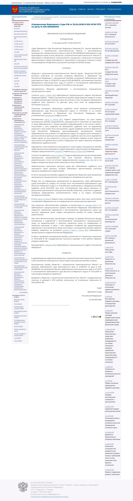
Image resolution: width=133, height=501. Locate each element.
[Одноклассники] (98, 316)
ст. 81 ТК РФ (108, 296)
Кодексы (82, 9)
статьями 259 (83, 160)
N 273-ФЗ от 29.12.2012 (111, 48)
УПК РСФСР (18, 341)
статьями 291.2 (91, 205)
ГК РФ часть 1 (18, 41)
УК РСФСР (17, 338)
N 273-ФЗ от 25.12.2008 (112, 90)
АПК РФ (16, 28)
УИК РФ (16, 81)
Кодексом (45, 105)
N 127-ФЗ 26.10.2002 (111, 186)
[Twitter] (96, 316)
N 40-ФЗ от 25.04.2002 (112, 41)
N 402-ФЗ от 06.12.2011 (111, 126)
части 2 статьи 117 (58, 155)
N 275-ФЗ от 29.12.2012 (111, 67)
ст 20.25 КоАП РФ (110, 282)
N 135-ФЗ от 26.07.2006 (112, 135)
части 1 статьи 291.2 (48, 95)
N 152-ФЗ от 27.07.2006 (111, 198)
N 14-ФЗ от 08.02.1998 (111, 158)
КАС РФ (16, 63)
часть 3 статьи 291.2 (79, 151)
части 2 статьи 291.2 (54, 119)
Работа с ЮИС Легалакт (53, 3)
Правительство (114, 9)
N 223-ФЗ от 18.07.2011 (111, 165)
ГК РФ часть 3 (18, 46)
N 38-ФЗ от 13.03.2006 (111, 102)
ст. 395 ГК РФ (109, 268)
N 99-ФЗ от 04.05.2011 (111, 144)
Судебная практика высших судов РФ (46, 17)
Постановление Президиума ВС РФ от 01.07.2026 (20, 205)
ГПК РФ (16, 52)
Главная (72, 9)
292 (95, 160)
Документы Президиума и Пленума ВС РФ (19, 120)
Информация (16, 3)
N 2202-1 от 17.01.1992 (111, 179)
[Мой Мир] (100, 316)
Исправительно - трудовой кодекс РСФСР (19, 321)
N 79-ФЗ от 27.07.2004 (111, 55)
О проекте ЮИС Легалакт (33, 3)
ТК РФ (16, 78)
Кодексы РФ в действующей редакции (18, 24)
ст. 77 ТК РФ (108, 381)
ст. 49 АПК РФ (109, 444)
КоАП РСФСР (18, 326)
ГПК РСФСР (18, 304)
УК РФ (16, 83)
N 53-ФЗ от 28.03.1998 (111, 226)
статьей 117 (59, 151)
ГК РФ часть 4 (18, 49)
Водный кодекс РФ (20, 34)
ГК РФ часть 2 (18, 44)
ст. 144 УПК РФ (109, 392)
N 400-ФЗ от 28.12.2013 (112, 23)
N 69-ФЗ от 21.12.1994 (111, 32)
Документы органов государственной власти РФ (20, 114)
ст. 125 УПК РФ (109, 406)
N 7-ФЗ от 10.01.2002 (111, 109)
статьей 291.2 (50, 116)
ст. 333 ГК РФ (109, 247)
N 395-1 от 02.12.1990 (111, 236)
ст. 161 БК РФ (109, 367)
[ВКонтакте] (94, 316)
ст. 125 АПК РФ (109, 470)
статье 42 (65, 138)
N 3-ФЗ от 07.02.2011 (111, 119)
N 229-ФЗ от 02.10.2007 (112, 214)
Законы (90, 9)
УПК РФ (16, 86)
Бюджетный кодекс (20, 31)
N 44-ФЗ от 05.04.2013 (111, 207)
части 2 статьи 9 (44, 199)
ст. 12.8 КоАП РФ (110, 329)
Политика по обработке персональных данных (49, 497)
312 (100, 160)
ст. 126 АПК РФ (109, 432)
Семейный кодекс (20, 75)
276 (91, 160)
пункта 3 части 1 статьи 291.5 (75, 230)
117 (101, 205)
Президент (101, 9)
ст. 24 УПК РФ (109, 416)
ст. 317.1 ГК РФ (109, 257)
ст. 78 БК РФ (109, 310)
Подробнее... (23, 292)
